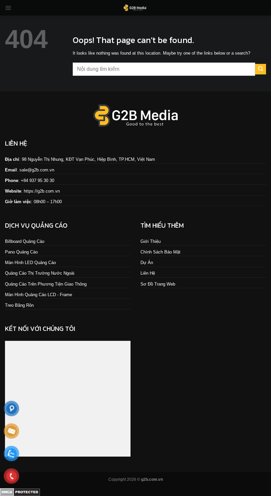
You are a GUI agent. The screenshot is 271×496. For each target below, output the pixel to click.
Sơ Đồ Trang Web (157, 284)
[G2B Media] (135, 8)
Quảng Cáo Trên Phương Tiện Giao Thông (46, 284)
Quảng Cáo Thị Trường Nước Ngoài (39, 273)
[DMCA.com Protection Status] (20, 491)
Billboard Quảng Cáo (24, 241)
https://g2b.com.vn (42, 191)
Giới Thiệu (150, 241)
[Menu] (8, 8)
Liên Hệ (147, 273)
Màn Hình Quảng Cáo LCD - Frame (38, 294)
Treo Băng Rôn (19, 305)
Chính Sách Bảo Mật (160, 251)
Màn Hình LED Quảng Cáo (30, 262)
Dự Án (146, 262)
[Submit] (260, 69)
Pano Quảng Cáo (21, 251)
